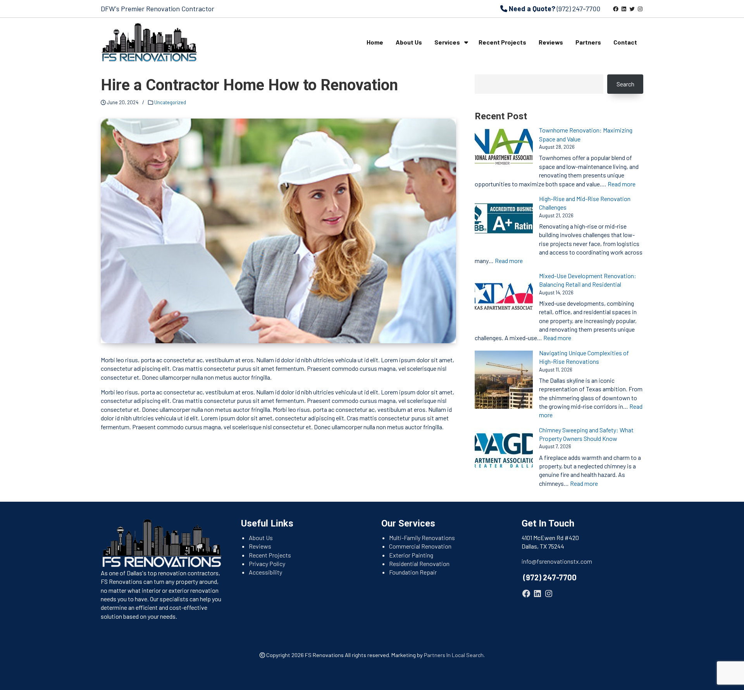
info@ (529, 561)
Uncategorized (170, 102)
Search (625, 84)
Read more (622, 184)
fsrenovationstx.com (564, 561)
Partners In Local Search (454, 655)
